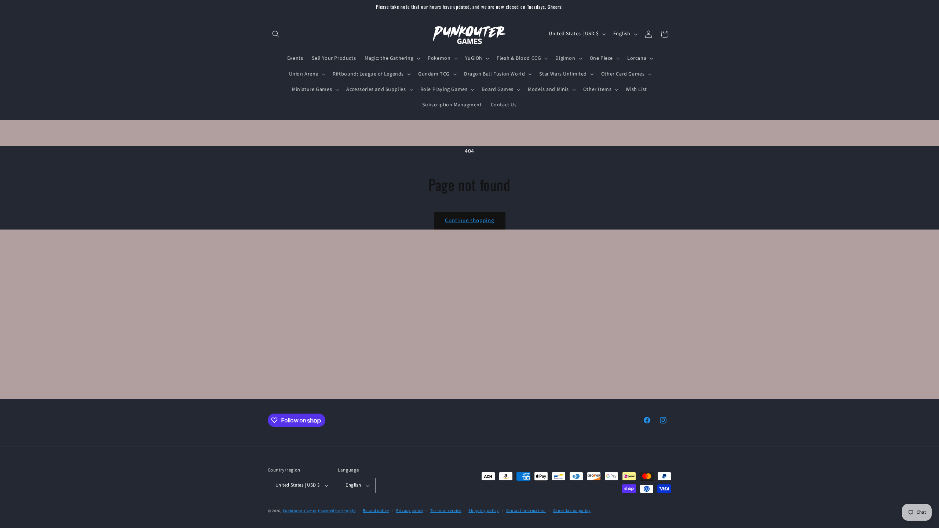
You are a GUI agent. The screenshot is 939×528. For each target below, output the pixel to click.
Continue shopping (469, 220)
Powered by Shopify (337, 511)
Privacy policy (409, 510)
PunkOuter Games (300, 511)
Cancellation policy (572, 510)
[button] (276, 34)
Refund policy (376, 510)
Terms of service (445, 510)
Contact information (526, 510)
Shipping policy (483, 510)
